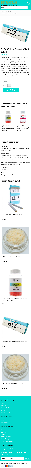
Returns (3, 434)
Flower (3, 403)
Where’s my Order (6, 436)
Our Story (3, 420)
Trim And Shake (5, 408)
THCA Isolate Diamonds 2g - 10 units (12, 256)
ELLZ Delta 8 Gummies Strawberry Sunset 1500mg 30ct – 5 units (23, 127)
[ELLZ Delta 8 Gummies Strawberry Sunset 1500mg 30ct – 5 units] (23, 117)
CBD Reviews (5, 422)
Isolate (3, 410)
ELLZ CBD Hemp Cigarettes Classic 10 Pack (14, 341)
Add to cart (11, 90)
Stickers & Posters (6, 412)
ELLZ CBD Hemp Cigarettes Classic (12, 214)
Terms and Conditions (7, 441)
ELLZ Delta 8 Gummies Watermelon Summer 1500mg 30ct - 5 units (14, 299)
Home (2, 11)
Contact (3, 430)
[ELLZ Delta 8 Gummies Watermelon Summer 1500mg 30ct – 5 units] (8, 117)
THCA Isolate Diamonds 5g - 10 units (12, 383)
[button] (28, 3)
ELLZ (5, 82)
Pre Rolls (7, 11)
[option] (15, 32)
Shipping (3, 432)
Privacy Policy (5, 439)
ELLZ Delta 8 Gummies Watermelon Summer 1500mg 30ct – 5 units (8, 128)
